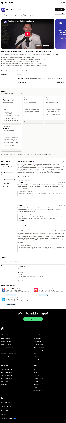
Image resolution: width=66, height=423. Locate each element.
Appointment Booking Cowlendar (14, 288)
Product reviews (38, 344)
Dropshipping (37, 338)
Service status (37, 390)
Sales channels (5, 338)
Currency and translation (40, 359)
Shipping (35, 356)
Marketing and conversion (8, 353)
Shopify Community (6, 375)
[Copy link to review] (30, 176)
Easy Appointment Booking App (46, 288)
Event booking (21, 82)
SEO (34, 353)
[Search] (61, 2)
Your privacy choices (7, 418)
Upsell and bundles (39, 347)
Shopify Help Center (7, 369)
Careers (35, 372)
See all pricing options (49, 154)
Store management (6, 356)
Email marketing (38, 350)
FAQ (18, 268)
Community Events (6, 378)
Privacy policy (21, 266)
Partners (35, 381)
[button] (16, 292)
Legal (35, 387)
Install (60, 9)
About (35, 369)
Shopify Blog (4, 381)
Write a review (6, 183)
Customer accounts (23, 78)
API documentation (6, 372)
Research (4, 384)
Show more (21, 220)
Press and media (38, 378)
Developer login (5, 402)
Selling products (6, 344)
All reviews (5, 186)
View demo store (60, 14)
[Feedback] (63, 161)
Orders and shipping (7, 347)
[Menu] (64, 2)
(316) (25, 15)
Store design (5, 350)
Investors (36, 375)
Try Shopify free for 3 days (33, 319)
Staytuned (32, 15)
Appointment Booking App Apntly (14, 297)
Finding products (6, 341)
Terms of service (6, 406)
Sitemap (3, 414)
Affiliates (36, 384)
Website (19, 274)
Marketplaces (37, 341)
